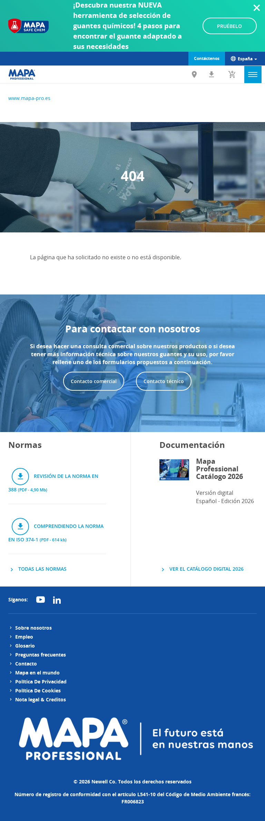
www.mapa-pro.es (29, 98)
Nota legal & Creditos (40, 699)
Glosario (25, 645)
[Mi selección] (232, 74)
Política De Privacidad (41, 681)
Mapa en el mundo (37, 672)
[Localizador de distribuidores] (194, 74)
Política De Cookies (38, 690)
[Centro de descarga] (211, 74)
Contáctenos (206, 58)
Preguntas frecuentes (40, 654)
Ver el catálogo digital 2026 (206, 568)
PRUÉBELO (229, 26)
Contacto (26, 663)
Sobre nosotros (33, 627)
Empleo (24, 636)
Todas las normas (42, 568)
